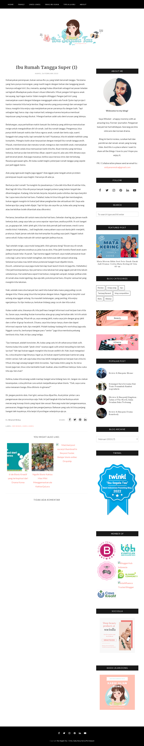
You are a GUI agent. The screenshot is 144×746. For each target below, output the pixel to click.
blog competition (122, 293)
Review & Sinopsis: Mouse (121, 373)
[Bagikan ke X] (75, 419)
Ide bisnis (16, 426)
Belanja (109, 299)
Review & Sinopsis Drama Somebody (121, 413)
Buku (100, 299)
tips (121, 288)
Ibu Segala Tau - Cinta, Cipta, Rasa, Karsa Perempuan (75, 741)
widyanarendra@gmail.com (117, 167)
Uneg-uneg (28, 426)
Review (101, 288)
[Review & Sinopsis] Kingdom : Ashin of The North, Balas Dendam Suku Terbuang (123, 400)
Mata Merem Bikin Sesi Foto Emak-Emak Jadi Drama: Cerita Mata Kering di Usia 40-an (117, 264)
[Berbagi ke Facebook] (70, 419)
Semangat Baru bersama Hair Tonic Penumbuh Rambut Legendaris (122, 386)
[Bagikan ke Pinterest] (80, 419)
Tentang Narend (104, 293)
